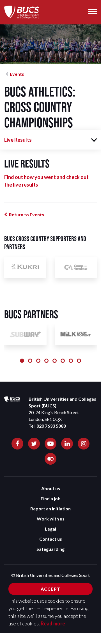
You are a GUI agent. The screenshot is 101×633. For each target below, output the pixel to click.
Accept (50, 588)
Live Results (18, 140)
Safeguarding (50, 549)
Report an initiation (50, 508)
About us (50, 488)
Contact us (50, 539)
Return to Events (26, 214)
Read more (53, 623)
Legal (50, 528)
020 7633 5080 (51, 425)
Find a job (51, 498)
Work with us (51, 518)
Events (17, 74)
